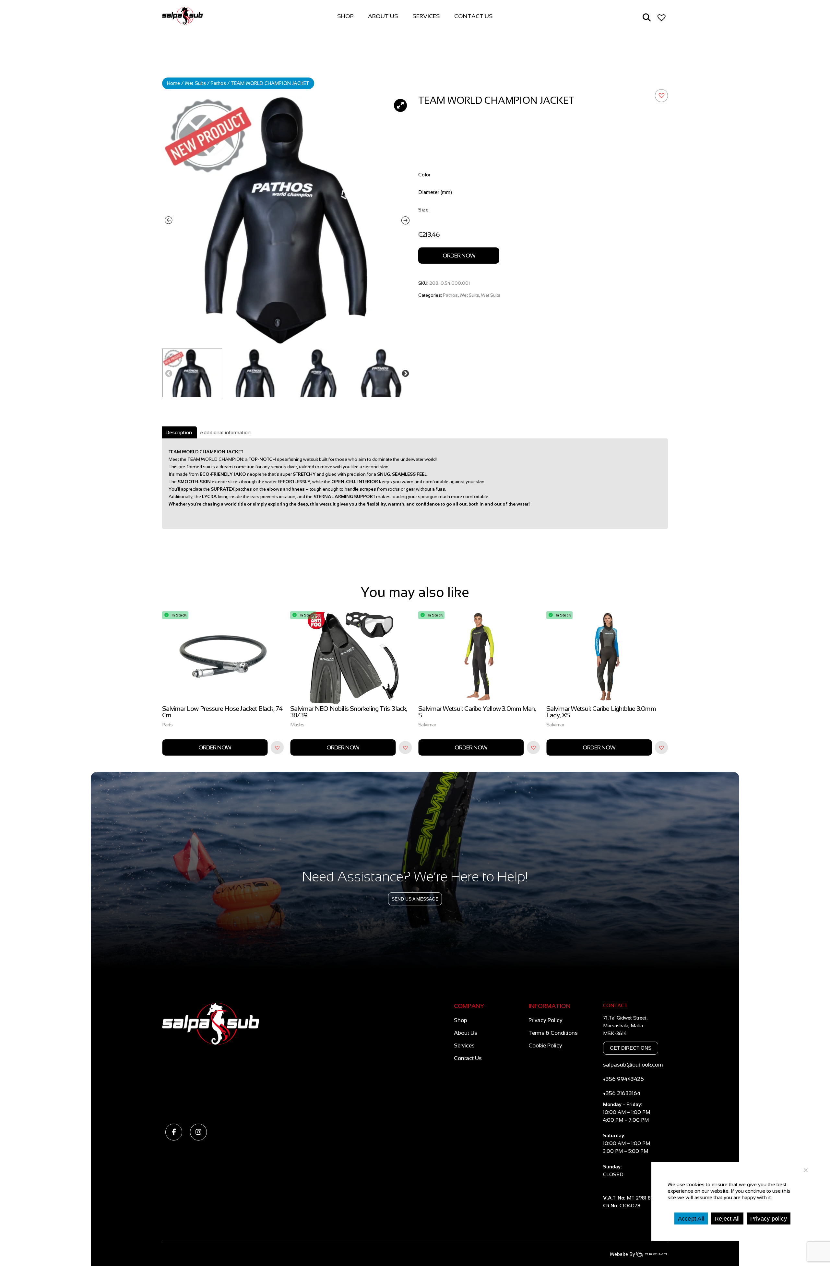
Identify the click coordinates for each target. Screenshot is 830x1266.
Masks (169, 724)
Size (423, 209)
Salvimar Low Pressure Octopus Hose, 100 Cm (603, 712)
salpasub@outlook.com (633, 1065)
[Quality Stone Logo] (303, 1058)
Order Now (459, 255)
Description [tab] (178, 432)
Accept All (691, 1218)
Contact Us (473, 16)
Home (173, 83)
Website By (622, 1254)
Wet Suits (195, 83)
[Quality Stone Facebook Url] (173, 1132)
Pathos (218, 83)
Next (405, 373)
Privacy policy (768, 1218)
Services (426, 16)
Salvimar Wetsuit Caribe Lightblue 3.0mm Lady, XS (473, 712)
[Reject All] (805, 1170)
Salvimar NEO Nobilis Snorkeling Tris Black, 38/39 (220, 712)
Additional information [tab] (225, 432)
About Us (383, 16)
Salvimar (299, 724)
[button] (661, 95)
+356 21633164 (621, 1093)
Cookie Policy (545, 1046)
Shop (345, 16)
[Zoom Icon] (287, 220)
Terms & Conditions (553, 1033)
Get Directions (630, 1048)
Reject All (727, 1218)
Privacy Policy (545, 1020)
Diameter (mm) (435, 192)
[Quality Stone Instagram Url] (198, 1132)
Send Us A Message (415, 899)
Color (424, 174)
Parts (551, 724)
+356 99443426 (623, 1079)
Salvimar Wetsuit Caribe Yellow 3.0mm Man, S (349, 712)
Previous (168, 373)
